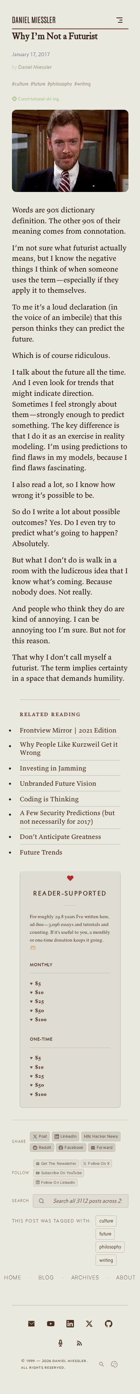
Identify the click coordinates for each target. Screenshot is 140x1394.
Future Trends (41, 852)
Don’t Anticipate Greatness (60, 837)
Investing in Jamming (53, 768)
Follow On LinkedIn (58, 1182)
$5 (35, 983)
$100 (38, 1019)
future (105, 1233)
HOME (12, 1277)
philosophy (110, 1246)
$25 (37, 1001)
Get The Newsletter (59, 1163)
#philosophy (59, 83)
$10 (37, 992)
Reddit (45, 1147)
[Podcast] (60, 1343)
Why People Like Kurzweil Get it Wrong (69, 748)
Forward (105, 1147)
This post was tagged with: (52, 1221)
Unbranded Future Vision (58, 783)
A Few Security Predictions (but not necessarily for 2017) (67, 817)
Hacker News (101, 1136)
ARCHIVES (85, 1277)
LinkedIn (68, 1136)
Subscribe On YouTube (61, 1172)
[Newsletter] (31, 1323)
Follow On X (98, 1163)
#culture (20, 83)
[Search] (101, 1364)
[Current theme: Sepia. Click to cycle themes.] (114, 1364)
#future (38, 83)
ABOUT (126, 1277)
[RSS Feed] (79, 1343)
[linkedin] (70, 1323)
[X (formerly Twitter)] (89, 1323)
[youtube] (50, 1323)
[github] (108, 1323)
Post (43, 1136)
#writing (82, 83)
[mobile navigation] (119, 20)
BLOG (46, 1277)
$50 (37, 1010)
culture (106, 1220)
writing (106, 1260)
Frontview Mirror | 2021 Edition (68, 730)
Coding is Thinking (49, 799)
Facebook (74, 1147)
